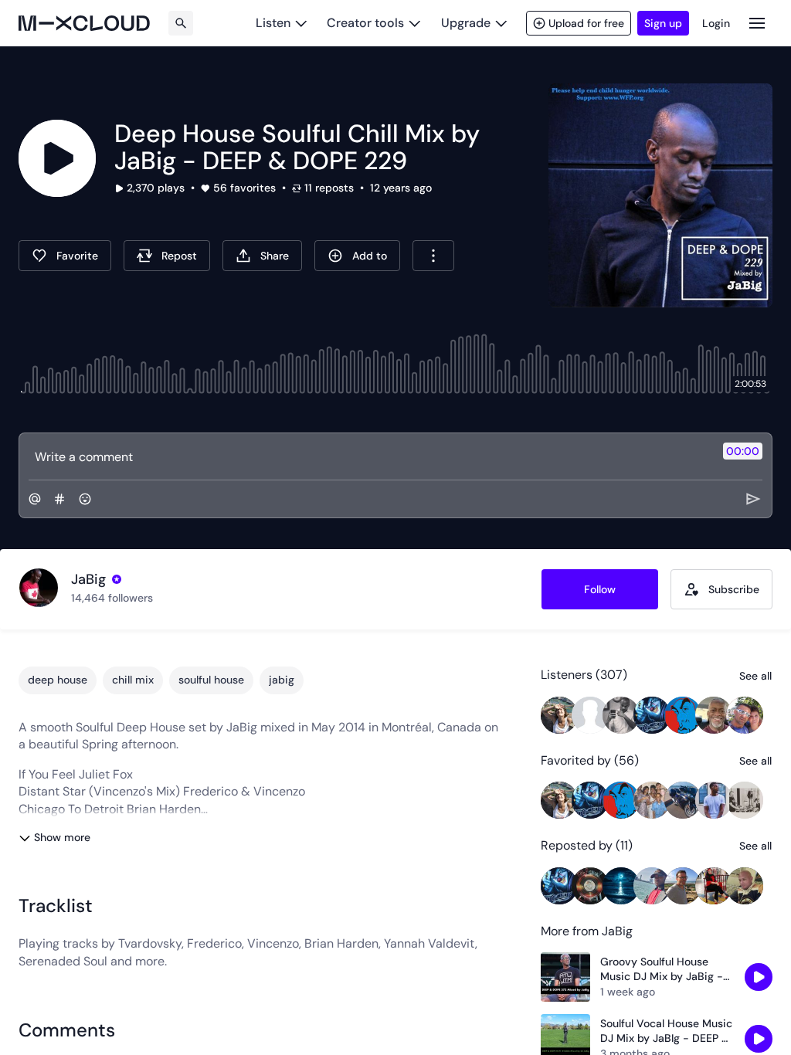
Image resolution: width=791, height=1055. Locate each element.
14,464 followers (112, 598)
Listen (273, 23)
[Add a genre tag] (59, 499)
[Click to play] (57, 158)
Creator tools (365, 23)
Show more (62, 837)
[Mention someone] (35, 499)
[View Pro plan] (116, 579)
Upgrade (466, 23)
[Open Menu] (757, 22)
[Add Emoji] (85, 499)
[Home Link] (84, 23)
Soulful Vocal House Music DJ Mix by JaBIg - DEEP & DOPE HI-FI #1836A (666, 1031)
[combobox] (433, 255)
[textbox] (370, 456)
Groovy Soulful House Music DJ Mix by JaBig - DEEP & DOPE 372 (661, 970)
